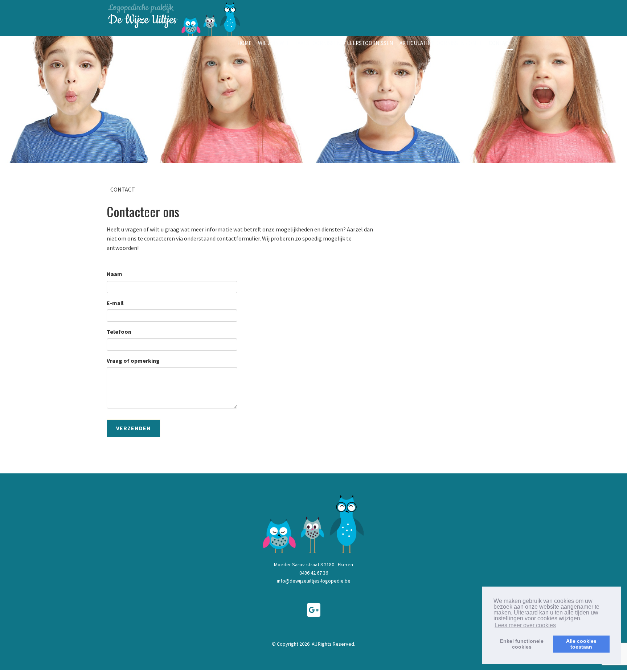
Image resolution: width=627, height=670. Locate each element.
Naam (114, 274)
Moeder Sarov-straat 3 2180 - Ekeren (313, 564)
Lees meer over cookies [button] (525, 625)
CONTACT (500, 43)
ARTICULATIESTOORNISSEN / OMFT (440, 43)
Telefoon (119, 331)
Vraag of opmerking (133, 360)
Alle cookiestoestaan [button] (581, 644)
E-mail (115, 303)
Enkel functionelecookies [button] (522, 644)
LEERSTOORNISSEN (370, 43)
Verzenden (133, 428)
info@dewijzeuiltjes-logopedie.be (314, 580)
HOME (244, 43)
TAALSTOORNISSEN (317, 43)
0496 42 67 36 (313, 573)
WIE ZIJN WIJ (273, 43)
